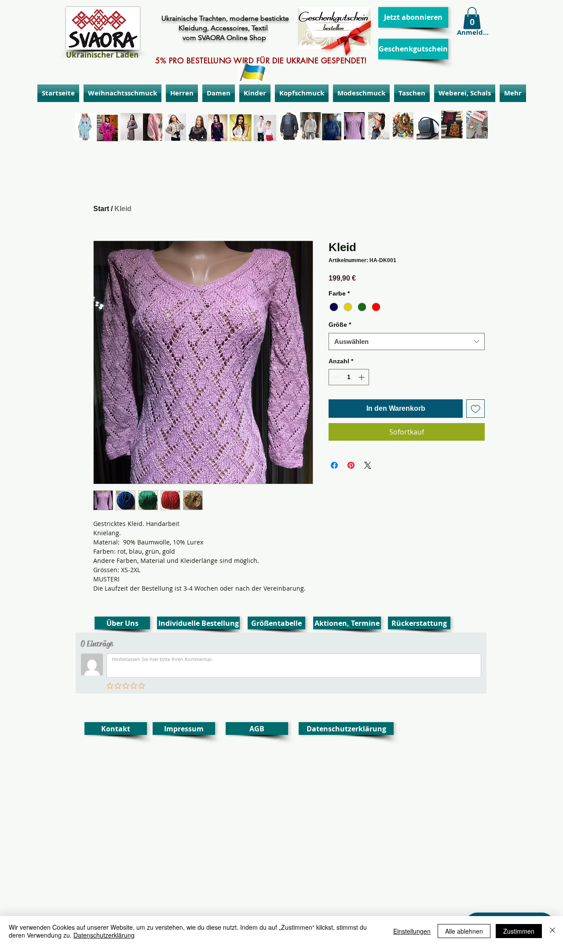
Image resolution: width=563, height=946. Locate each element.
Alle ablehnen (464, 931)
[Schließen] (552, 931)
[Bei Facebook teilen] (334, 465)
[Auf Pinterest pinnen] (351, 465)
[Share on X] (367, 465)
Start (101, 208)
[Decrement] (335, 377)
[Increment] (362, 377)
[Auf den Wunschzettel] (475, 408)
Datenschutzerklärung (104, 935)
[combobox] (407, 341)
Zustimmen (518, 931)
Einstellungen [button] (412, 931)
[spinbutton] (349, 377)
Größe (340, 324)
